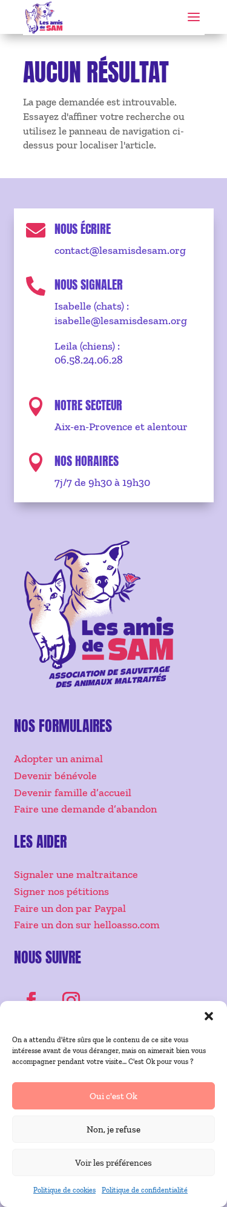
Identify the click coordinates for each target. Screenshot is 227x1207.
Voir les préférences (113, 1162)
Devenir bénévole (55, 775)
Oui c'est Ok (113, 1096)
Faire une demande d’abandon (85, 809)
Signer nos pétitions (61, 891)
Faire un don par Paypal (70, 908)
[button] (209, 1016)
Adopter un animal (58, 758)
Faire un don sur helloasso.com (87, 924)
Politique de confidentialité (145, 1190)
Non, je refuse (113, 1129)
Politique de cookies (64, 1190)
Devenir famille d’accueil (72, 792)
